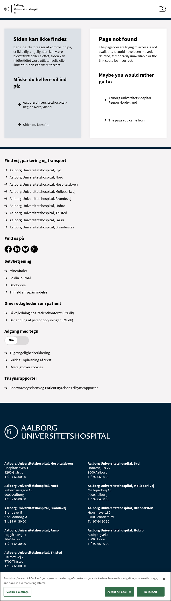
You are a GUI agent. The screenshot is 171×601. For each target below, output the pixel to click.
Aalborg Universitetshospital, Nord (36, 177)
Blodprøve (18, 285)
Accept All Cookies (119, 592)
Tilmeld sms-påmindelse (28, 292)
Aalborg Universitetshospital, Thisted (38, 212)
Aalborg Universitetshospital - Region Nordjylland (45, 104)
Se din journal (20, 277)
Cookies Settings (17, 592)
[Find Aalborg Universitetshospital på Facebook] (8, 251)
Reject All (150, 592)
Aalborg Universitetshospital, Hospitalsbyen (44, 184)
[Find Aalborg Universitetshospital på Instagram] (34, 251)
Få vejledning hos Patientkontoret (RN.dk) (42, 312)
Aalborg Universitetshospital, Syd (35, 170)
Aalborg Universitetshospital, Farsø (37, 219)
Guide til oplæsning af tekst (30, 359)
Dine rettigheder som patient (32, 303)
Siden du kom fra (36, 124)
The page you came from (126, 120)
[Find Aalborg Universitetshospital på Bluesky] (25, 251)
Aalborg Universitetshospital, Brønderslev (42, 227)
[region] (85, 586)
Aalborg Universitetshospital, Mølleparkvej (42, 191)
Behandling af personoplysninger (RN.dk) (41, 320)
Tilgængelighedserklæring (30, 352)
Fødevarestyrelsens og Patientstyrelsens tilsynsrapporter (54, 387)
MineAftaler (18, 270)
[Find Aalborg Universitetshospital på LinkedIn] (16, 251)
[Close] (164, 579)
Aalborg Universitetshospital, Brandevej (40, 198)
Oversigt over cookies (26, 367)
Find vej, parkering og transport (35, 160)
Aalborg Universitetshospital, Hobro (37, 205)
